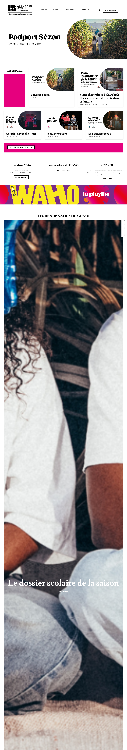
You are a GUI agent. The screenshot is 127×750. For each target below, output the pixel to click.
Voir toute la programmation (21, 147)
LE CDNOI (43, 10)
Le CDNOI (106, 165)
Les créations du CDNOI (63, 165)
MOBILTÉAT (85, 10)
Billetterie (111, 10)
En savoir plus (65, 171)
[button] (5, 41)
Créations (70, 10)
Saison (56, 10)
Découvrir (63, 592)
